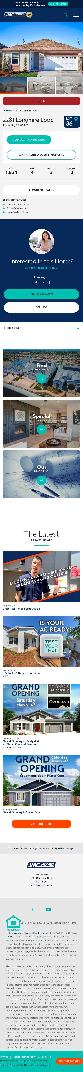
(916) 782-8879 (44, 885)
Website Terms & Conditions (29, 933)
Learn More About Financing (41, 155)
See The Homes (69, 1061)
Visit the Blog (41, 824)
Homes (7, 110)
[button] (66, 15)
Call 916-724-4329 (41, 294)
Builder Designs (66, 848)
